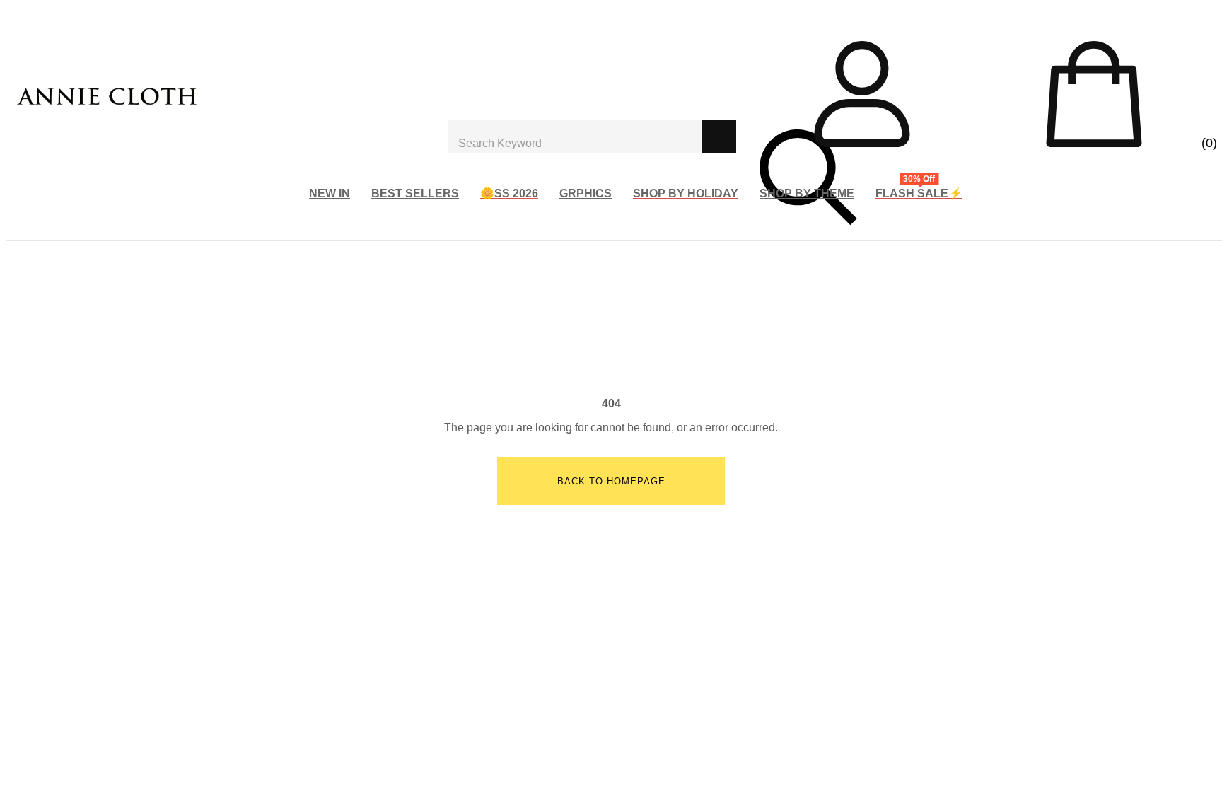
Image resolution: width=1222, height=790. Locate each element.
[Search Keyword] (575, 136)
